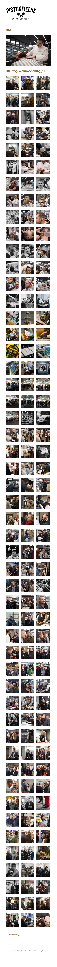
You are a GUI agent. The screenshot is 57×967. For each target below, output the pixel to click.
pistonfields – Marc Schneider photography (35, 951)
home (8, 25)
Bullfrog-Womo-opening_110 (26, 71)
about (8, 30)
